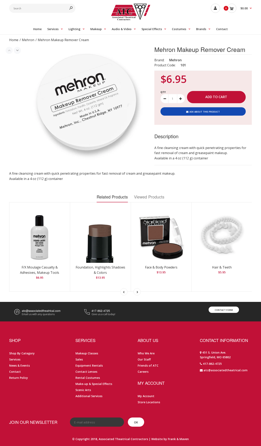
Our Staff (144, 359)
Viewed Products (149, 197)
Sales (79, 359)
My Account (146, 396)
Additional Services (88, 396)
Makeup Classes (86, 353)
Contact (15, 372)
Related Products (112, 197)
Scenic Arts (83, 390)
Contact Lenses (86, 372)
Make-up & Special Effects (93, 384)
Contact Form (224, 309)
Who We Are (146, 353)
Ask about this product (204, 111)
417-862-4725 (101, 311)
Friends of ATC (148, 365)
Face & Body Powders (161, 267)
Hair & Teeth (222, 267)
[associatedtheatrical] (130, 19)
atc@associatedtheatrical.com (41, 311)
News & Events (19, 365)
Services (14, 359)
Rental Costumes (87, 378)
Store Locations (149, 402)
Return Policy (18, 378)
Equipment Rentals (89, 365)
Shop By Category (22, 353)
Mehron (175, 60)
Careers (143, 372)
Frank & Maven (178, 439)
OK (136, 422)
